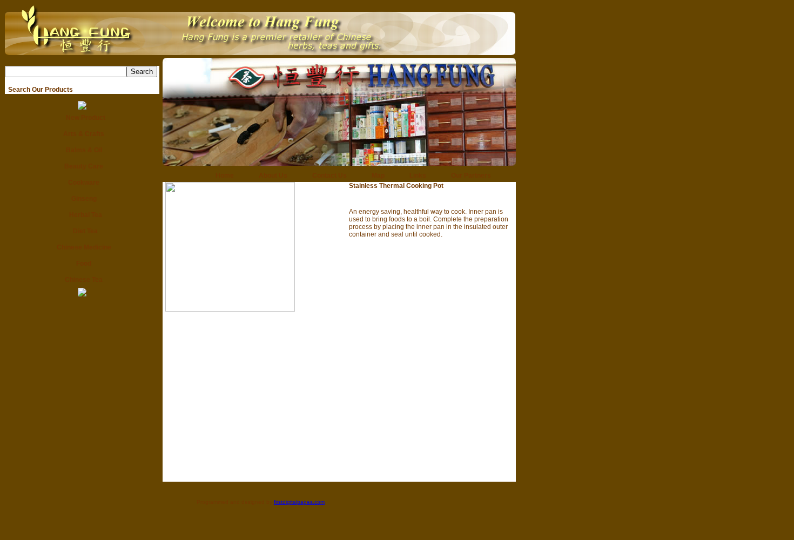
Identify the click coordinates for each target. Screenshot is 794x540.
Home (221, 175)
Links (414, 175)
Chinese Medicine (82, 247)
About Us (269, 175)
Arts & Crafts (82, 134)
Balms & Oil (82, 150)
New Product (82, 118)
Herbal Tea (82, 215)
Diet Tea (82, 231)
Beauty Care (82, 166)
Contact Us (326, 175)
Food (82, 263)
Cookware (82, 182)
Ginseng (82, 198)
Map (375, 175)
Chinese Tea (82, 280)
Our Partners (468, 175)
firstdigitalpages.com (299, 502)
